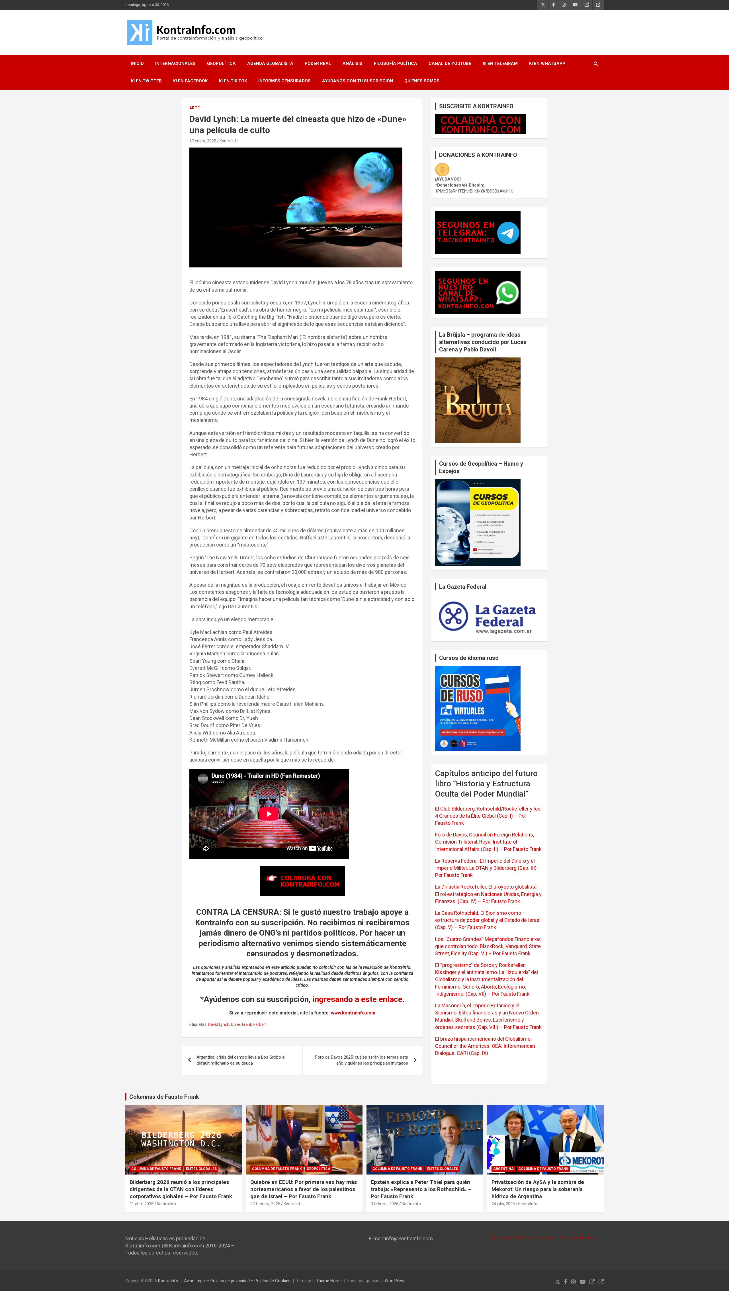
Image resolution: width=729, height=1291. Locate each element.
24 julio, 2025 (503, 1204)
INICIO (137, 63)
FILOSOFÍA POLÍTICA (395, 63)
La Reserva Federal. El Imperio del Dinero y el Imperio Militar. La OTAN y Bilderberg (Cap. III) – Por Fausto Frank (488, 868)
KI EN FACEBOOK (190, 80)
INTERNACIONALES (175, 63)
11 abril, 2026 (141, 1204)
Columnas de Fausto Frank (164, 1096)
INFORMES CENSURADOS (284, 80)
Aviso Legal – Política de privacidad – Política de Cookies (237, 1280)
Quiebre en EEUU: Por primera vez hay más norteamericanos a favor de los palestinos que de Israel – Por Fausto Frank (303, 1189)
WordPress (395, 1280)
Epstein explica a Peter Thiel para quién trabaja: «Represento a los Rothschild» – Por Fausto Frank (421, 1189)
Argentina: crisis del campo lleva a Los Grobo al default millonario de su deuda (240, 1060)
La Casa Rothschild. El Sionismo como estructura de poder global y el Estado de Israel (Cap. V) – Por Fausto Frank (487, 920)
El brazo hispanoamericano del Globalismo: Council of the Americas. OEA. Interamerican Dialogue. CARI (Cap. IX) (485, 1046)
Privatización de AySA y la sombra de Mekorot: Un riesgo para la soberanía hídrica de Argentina (538, 1189)
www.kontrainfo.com (353, 1013)
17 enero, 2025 (202, 141)
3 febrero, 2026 (384, 1204)
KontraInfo (229, 141)
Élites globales (201, 1169)
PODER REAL (318, 63)
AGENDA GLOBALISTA (270, 63)
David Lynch (218, 1024)
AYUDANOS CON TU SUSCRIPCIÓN (357, 80)
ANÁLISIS (353, 63)
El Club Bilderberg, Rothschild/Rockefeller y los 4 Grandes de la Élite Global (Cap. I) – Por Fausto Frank (487, 816)
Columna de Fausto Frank (156, 1169)
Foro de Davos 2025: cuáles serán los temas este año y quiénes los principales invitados (361, 1060)
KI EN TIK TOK (233, 80)
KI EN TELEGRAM (500, 63)
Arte (194, 108)
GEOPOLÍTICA (221, 63)
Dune (235, 1024)
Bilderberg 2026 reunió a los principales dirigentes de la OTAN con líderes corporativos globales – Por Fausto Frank (181, 1189)
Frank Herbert (254, 1024)
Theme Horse (329, 1280)
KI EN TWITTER (146, 80)
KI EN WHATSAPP (547, 63)
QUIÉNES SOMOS (421, 80)
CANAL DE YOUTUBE (450, 63)
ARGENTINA (503, 1169)
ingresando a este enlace (357, 999)
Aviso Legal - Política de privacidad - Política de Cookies (543, 1237)
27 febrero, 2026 (265, 1204)
